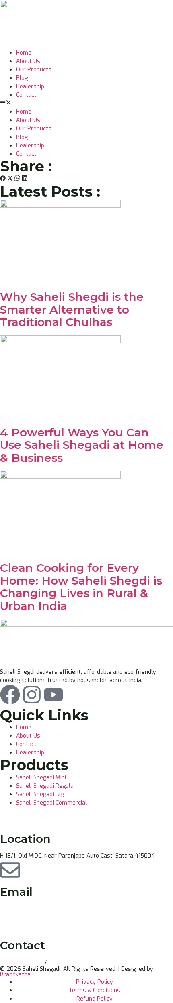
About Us (28, 61)
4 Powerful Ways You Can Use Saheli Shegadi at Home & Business (81, 445)
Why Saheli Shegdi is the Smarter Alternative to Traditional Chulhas (72, 309)
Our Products (33, 69)
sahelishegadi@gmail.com (34, 909)
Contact (26, 95)
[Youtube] (53, 695)
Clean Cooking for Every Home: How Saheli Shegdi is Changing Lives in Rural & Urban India (81, 587)
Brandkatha (15, 975)
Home (23, 53)
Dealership (30, 86)
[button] (86, 103)
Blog (22, 78)
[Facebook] (10, 695)
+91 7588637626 (72, 962)
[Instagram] (32, 695)
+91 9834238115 (22, 962)
